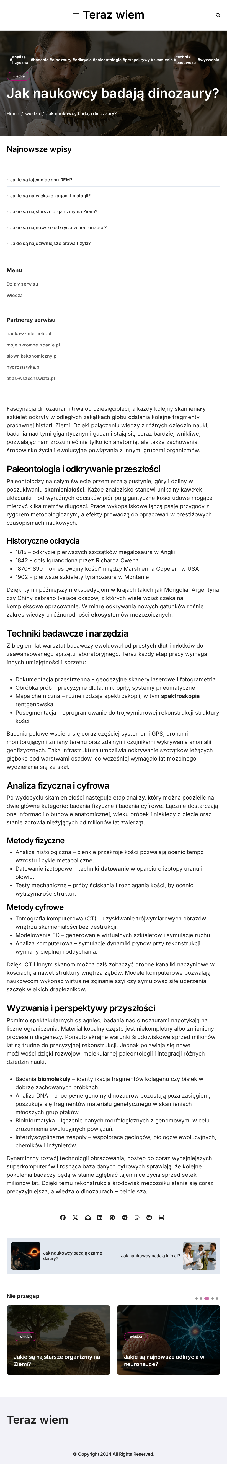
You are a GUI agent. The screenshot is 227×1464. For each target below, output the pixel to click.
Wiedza (15, 295)
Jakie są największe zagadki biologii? (50, 195)
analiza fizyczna (20, 60)
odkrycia (83, 59)
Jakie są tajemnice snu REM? (41, 179)
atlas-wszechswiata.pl (31, 378)
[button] (212, 1339)
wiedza (18, 76)
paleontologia (108, 59)
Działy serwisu (22, 284)
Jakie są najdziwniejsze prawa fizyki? (50, 243)
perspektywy (137, 59)
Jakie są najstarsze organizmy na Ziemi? (53, 211)
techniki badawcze (186, 60)
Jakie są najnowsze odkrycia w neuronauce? (58, 227)
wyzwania (209, 59)
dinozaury (61, 59)
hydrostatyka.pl (23, 367)
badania (40, 59)
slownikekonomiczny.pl (32, 356)
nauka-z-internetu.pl (29, 333)
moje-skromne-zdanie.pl (33, 345)
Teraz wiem (114, 14)
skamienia (163, 59)
